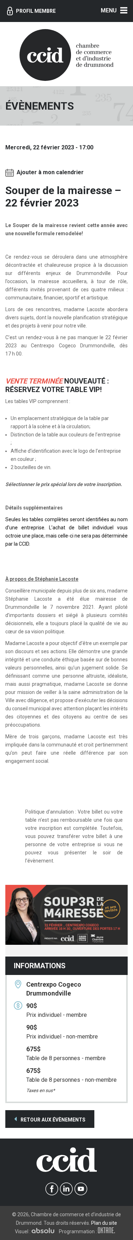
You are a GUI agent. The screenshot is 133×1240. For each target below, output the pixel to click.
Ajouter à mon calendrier (50, 172)
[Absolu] (45, 1231)
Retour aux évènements (52, 1120)
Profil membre (36, 11)
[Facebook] (52, 1189)
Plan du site (104, 1223)
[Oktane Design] (108, 1231)
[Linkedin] (66, 1189)
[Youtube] (81, 1189)
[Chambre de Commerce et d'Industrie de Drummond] (66, 54)
